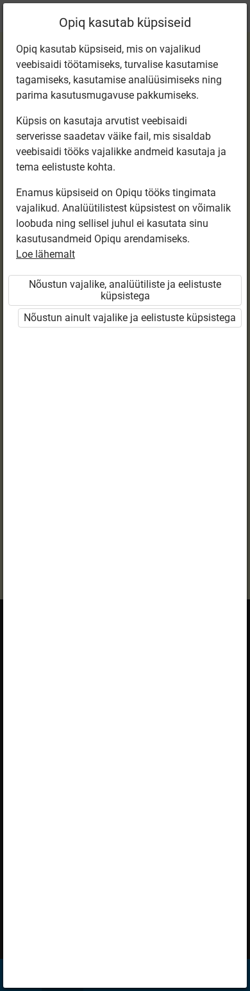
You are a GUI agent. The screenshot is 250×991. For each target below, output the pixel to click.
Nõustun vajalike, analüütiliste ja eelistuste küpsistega (125, 290)
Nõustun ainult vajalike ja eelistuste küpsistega (130, 318)
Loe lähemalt (45, 254)
